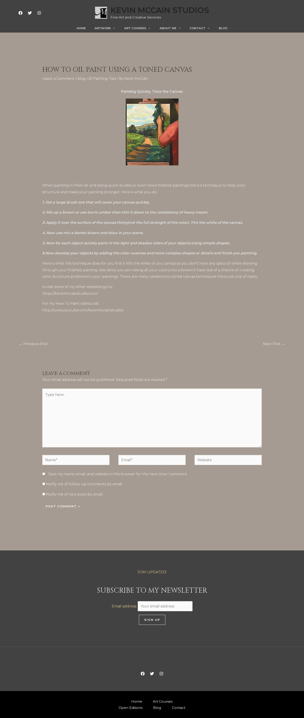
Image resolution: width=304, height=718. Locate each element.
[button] (113, 28)
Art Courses (162, 701)
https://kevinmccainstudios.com (70, 293)
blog (81, 78)
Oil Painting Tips (101, 78)
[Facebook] (20, 13)
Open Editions (130, 708)
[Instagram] (39, 13)
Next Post (274, 344)
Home (136, 701)
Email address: (125, 606)
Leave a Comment (58, 78)
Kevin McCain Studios (160, 10)
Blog (157, 708)
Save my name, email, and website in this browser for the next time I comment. (118, 474)
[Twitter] (30, 13)
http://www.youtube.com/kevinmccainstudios (82, 310)
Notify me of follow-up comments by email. (84, 484)
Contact (178, 708)
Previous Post (33, 344)
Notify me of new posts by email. (74, 494)
